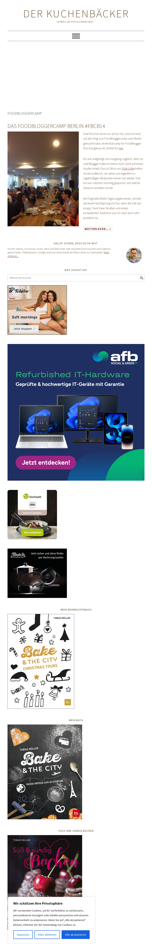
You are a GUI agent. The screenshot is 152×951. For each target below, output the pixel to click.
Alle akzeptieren (75, 934)
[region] (51, 920)
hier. (121, 148)
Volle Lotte (128, 168)
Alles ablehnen (47, 934)
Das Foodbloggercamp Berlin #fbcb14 (56, 126)
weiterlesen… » (98, 229)
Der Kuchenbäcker (76, 13)
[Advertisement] (76, 76)
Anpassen (23, 934)
